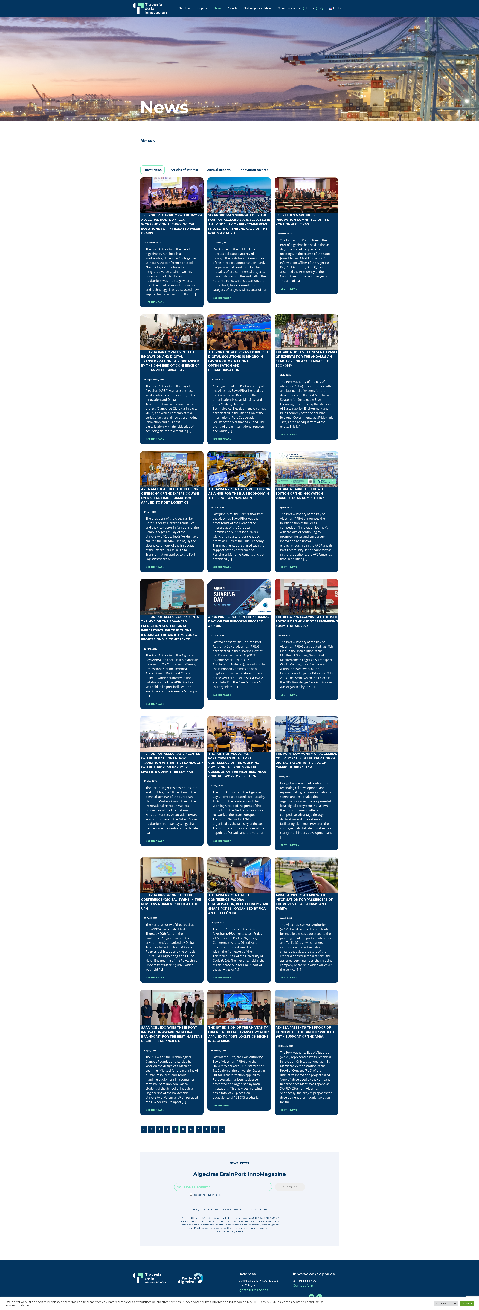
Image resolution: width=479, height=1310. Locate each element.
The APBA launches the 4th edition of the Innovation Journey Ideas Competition (300, 493)
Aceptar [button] (467, 1303)
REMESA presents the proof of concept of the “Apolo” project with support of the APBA (305, 1032)
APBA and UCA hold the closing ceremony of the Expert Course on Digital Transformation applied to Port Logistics (170, 495)
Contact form (304, 1285)
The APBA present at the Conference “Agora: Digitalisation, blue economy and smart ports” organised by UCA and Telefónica (238, 904)
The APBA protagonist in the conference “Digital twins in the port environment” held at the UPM (171, 901)
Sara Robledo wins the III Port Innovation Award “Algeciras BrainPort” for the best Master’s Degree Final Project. (171, 1034)
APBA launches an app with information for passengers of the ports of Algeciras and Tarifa (304, 901)
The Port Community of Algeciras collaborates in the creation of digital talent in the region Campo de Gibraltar (306, 760)
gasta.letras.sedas (254, 1290)
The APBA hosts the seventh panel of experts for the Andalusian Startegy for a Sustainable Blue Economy (307, 358)
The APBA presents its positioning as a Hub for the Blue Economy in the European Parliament (239, 493)
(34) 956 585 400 (305, 1280)
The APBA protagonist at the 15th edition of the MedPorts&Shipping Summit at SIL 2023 (307, 621)
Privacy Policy (213, 1194)
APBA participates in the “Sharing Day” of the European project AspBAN (238, 621)
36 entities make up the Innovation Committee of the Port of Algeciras (302, 220)
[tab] (152, 169)
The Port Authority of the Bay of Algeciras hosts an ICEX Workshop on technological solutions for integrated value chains (172, 224)
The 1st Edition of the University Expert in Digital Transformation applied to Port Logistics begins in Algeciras (239, 1034)
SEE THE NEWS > (155, 302)
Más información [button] (446, 1303)
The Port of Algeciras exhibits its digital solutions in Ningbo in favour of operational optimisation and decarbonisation (239, 361)
